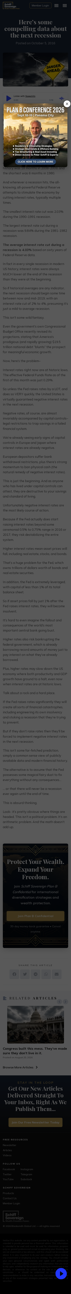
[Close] (67, 103)
